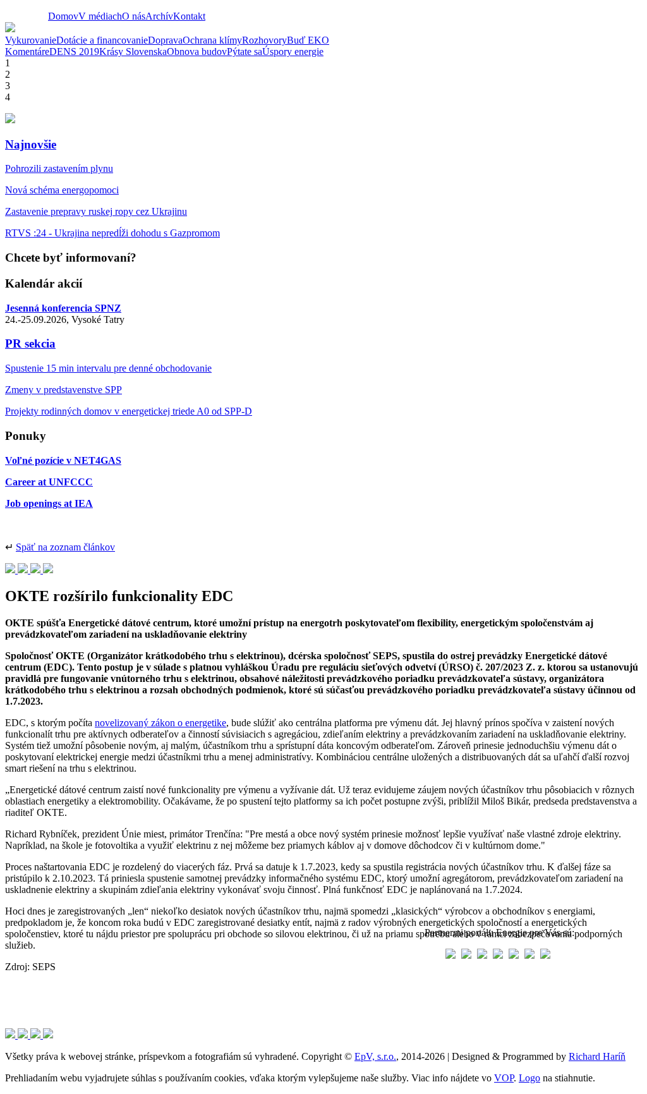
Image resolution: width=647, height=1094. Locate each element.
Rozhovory (264, 40)
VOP (504, 1078)
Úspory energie (293, 51)
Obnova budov (197, 51)
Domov (63, 16)
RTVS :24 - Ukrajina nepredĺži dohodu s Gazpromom (112, 233)
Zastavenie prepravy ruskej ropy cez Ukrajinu (96, 211)
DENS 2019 (74, 51)
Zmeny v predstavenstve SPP (63, 389)
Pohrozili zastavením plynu (59, 168)
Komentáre (27, 51)
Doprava (165, 40)
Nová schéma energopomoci (62, 190)
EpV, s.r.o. (375, 1056)
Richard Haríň (597, 1056)
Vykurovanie (30, 40)
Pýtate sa (244, 51)
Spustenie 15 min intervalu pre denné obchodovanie (108, 368)
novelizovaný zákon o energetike (160, 722)
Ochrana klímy (212, 40)
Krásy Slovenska (133, 51)
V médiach (100, 16)
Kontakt (189, 16)
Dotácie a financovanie (102, 40)
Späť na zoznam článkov (65, 547)
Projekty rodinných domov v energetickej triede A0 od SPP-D (128, 411)
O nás (133, 16)
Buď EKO (308, 40)
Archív (159, 16)
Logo (529, 1078)
